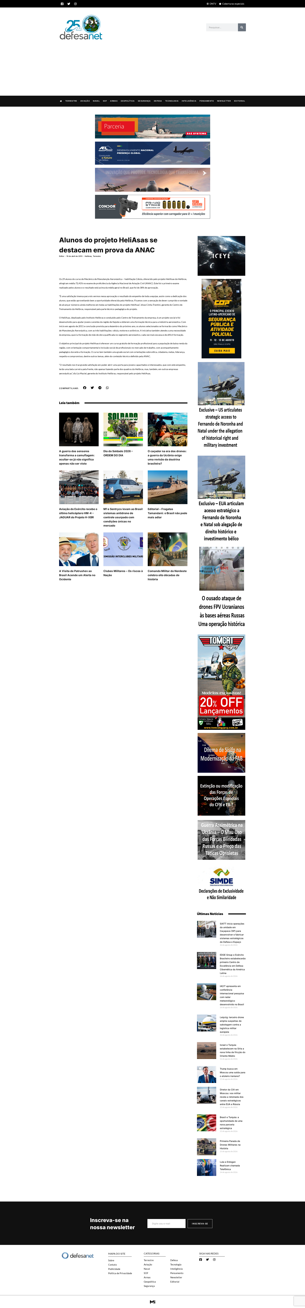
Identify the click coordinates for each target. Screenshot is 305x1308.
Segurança (144, 101)
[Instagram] (75, 3)
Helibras (88, 256)
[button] (85, 387)
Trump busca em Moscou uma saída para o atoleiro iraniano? (232, 1072)
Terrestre (71, 101)
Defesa (158, 101)
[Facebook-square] (62, 3)
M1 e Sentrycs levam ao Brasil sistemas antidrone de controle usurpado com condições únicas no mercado (123, 517)
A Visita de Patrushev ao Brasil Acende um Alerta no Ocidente (77, 575)
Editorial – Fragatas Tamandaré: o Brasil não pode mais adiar (167, 513)
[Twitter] (68, 3)
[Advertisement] (152, 64)
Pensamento (207, 101)
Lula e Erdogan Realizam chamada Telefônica (230, 1166)
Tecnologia (172, 101)
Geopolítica (128, 101)
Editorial (239, 101)
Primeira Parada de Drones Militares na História (230, 1145)
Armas (114, 101)
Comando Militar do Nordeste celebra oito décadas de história (167, 575)
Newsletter (224, 101)
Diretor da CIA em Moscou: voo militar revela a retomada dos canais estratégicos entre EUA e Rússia (232, 1097)
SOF (105, 101)
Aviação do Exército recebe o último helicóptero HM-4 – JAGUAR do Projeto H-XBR (78, 513)
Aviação (85, 101)
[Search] (242, 27)
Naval (96, 101)
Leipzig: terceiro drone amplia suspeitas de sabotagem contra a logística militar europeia (232, 1024)
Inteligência (189, 101)
